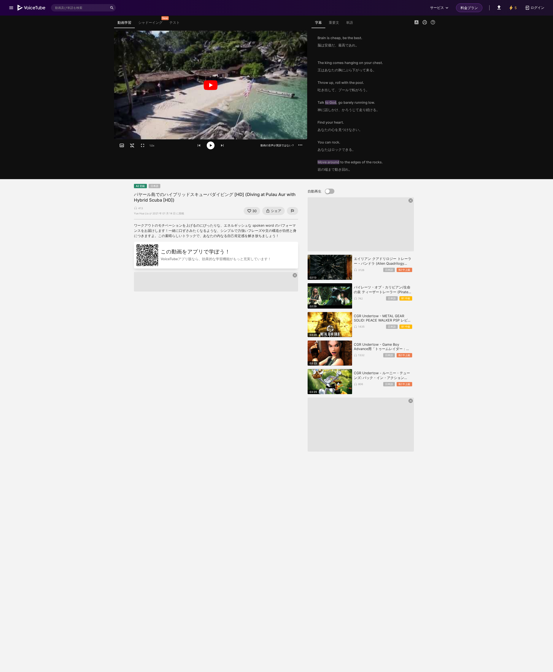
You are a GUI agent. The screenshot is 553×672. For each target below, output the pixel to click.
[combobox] (79, 7)
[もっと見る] (300, 145)
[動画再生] (210, 85)
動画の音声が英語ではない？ (277, 145)
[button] (416, 23)
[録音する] (431, 41)
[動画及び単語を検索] (112, 8)
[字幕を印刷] (424, 22)
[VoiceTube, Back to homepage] (31, 7)
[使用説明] (432, 22)
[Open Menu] (11, 7)
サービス (437, 7)
